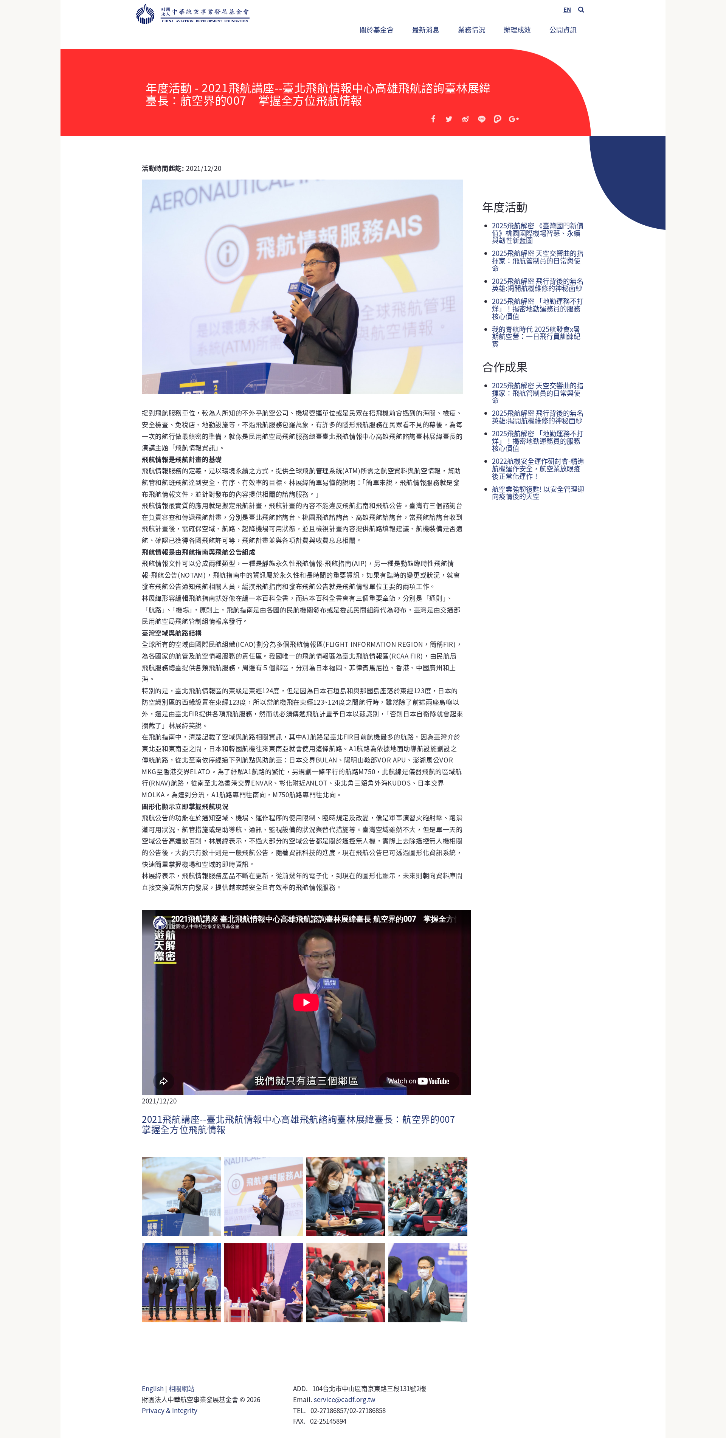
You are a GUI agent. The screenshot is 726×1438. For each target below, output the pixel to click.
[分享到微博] (465, 119)
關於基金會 (377, 29)
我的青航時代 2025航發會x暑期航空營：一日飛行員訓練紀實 (536, 336)
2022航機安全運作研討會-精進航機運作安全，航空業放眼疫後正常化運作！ (538, 468)
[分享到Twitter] (449, 119)
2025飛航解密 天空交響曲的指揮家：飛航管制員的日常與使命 (537, 260)
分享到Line (481, 119)
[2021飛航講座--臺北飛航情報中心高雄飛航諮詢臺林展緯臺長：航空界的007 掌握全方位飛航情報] (181, 1199)
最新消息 (425, 29)
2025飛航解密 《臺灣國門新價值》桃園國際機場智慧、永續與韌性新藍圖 (537, 232)
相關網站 (181, 1388)
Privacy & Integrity (169, 1410)
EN (567, 9)
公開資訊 (563, 29)
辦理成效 (517, 29)
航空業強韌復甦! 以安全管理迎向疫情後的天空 (538, 492)
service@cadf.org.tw (344, 1399)
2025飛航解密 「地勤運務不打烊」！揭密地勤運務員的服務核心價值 (537, 308)
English (153, 1388)
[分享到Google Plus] (513, 119)
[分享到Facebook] (433, 119)
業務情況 (467, 26)
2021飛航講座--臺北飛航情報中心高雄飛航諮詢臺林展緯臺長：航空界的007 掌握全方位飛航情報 (303, 1123)
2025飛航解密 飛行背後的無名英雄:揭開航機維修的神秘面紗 (537, 284)
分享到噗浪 (497, 119)
